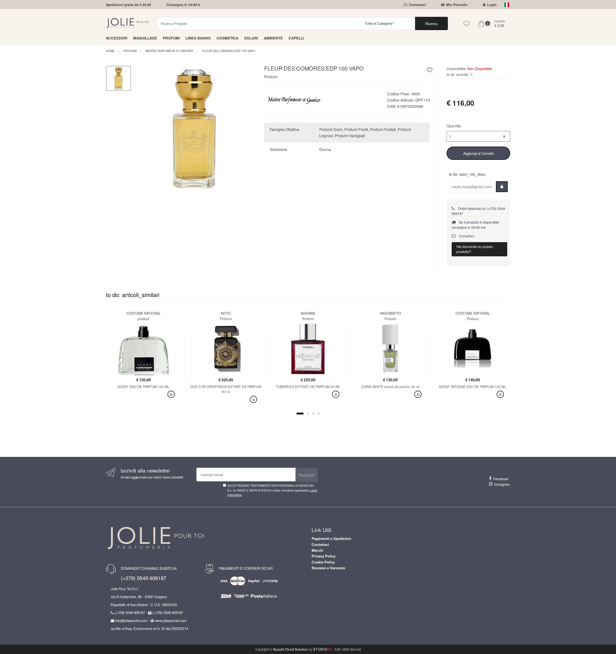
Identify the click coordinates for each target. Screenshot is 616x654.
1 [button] (300, 413)
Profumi (171, 38)
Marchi (317, 550)
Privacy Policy (323, 556)
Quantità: (454, 126)
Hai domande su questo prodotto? (474, 249)
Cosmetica (227, 38)
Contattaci (417, 4)
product (143, 318)
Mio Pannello (457, 4)
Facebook (500, 478)
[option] (194, 129)
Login (492, 4)
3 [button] (313, 413)
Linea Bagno (198, 38)
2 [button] (308, 413)
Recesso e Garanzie (328, 567)
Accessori (116, 38)
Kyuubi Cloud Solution (290, 649)
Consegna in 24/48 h (183, 4)
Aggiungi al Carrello (478, 153)
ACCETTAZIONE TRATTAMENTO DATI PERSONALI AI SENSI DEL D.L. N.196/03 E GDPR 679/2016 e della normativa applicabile (272, 490)
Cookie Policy (323, 562)
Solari (251, 38)
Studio (323, 649)
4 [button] (319, 413)
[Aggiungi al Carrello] (171, 394)
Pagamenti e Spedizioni (331, 538)
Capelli (296, 38)
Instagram (502, 484)
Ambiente (273, 38)
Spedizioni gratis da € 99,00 (128, 4)
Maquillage (145, 38)
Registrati (306, 475)
